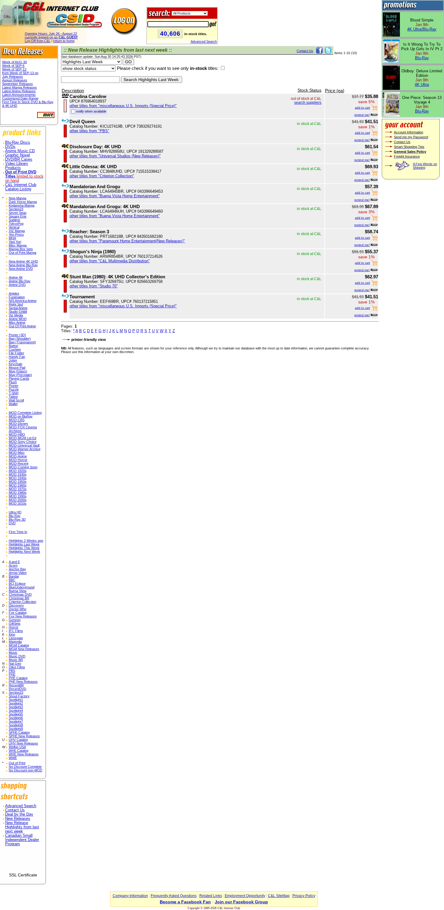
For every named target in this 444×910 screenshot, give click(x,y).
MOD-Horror (18, 460)
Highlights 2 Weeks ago (26, 540)
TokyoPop (16, 223)
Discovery (16, 605)
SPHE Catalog (19, 732)
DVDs (10, 147)
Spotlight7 (16, 721)
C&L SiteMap (279, 896)
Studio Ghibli (18, 311)
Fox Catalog (18, 612)
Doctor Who (17, 609)
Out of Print (17, 763)
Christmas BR (19, 598)
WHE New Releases (24, 754)
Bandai (14, 576)
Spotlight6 (16, 718)
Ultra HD (15, 512)
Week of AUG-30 (14, 62)
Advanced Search (204, 41)
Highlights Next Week (24, 551)
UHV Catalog (18, 739)
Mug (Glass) (18, 371)
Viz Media (16, 315)
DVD (12, 523)
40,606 (170, 33)
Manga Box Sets (21, 249)
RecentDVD (17, 689)
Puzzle (14, 389)
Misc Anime (17, 322)
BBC (12, 580)
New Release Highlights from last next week (22, 827)
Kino (12, 634)
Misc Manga (18, 245)
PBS (12, 671)
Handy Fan (17, 356)
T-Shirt (13, 393)
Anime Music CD (20, 151)
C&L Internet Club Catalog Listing (20, 187)
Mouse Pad (17, 367)
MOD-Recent (18, 463)
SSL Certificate (23, 874)
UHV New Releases (23, 743)
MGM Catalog (19, 645)
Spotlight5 (16, 714)
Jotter (13, 360)
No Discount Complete (25, 766)
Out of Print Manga (22, 252)
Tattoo (13, 396)
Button (13, 346)
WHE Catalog (18, 750)
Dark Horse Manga (23, 202)
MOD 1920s (18, 471)
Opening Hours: (51, 33)
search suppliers (307, 102)
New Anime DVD (21, 268)
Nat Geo (15, 663)
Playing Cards (19, 378)
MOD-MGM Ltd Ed (22, 438)
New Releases (17, 819)
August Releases (14, 80)
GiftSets (15, 623)
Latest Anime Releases (19, 91)
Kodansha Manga (21, 205)
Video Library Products (16, 166)
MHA (12, 238)
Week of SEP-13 (14, 69)
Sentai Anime (18, 308)
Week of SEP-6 (13, 65)
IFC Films (16, 631)
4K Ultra (422, 84)
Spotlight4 (16, 710)
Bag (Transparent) (22, 342)
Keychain (15, 364)
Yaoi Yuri (15, 242)
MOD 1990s (18, 496)
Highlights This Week (24, 548)
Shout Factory (19, 696)
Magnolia (15, 641)
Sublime (14, 220)
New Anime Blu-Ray (23, 265)
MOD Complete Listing (25, 412)
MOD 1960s (18, 485)
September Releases (17, 84)
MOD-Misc (17, 452)
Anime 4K (16, 277)
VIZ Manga (17, 231)
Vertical (14, 227)
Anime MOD (18, 319)
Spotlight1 (16, 700)
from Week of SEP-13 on (20, 73)
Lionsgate (16, 638)
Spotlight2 (16, 703)
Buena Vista (17, 591)
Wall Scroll (16, 400)
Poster (13, 386)
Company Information (130, 896)
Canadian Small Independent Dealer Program (22, 839)
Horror (13, 627)
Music (13, 652)
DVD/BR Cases (18, 159)
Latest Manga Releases (19, 87)
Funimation (17, 297)
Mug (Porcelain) (20, 375)
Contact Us (15, 810)
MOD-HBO (17, 434)
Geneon (15, 620)
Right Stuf (16, 304)
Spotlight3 (16, 707)
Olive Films (17, 667)
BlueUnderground (21, 587)
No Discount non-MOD (25, 770)
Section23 (16, 209)
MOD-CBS (16, 420)
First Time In (18, 532)
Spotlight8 (16, 725)
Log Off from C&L (37, 41)
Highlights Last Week (24, 544)
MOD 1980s (18, 492)
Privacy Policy (303, 896)
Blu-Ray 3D (17, 519)
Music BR (16, 660)
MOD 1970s (18, 489)
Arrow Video (18, 572)
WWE (13, 758)
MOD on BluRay (21, 416)
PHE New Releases (23, 681)
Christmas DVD (20, 594)
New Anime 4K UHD (23, 261)
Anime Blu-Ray (20, 281)
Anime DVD (17, 284)
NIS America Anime (23, 301)
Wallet (13, 404)
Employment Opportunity (245, 896)
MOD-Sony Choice (23, 442)
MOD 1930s (18, 474)
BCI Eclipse (17, 583)
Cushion (15, 349)
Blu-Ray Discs (17, 142)
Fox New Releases (23, 616)
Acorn (13, 565)
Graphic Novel (17, 155)
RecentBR (16, 685)
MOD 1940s (18, 478)
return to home (64, 41)
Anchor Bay (17, 569)
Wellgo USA (17, 747)
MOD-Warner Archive (24, 449)
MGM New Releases (24, 649)
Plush (13, 382)
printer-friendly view (88, 340)
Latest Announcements (19, 95)
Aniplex (14, 293)
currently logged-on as (51, 37)
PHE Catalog (18, 678)
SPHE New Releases (24, 736)
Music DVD (17, 656)
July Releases (12, 76)
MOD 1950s (18, 481)
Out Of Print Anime (22, 326)
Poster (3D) (17, 335)
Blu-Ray (15, 516)
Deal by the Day (19, 814)
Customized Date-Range (20, 98)
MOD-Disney (18, 423)
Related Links (210, 896)
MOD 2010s (18, 503)
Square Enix (18, 216)
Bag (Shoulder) (20, 338)
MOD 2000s (18, 500)
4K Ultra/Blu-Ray (421, 29)
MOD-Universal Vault (24, 445)
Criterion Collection (22, 602)
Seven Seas (18, 212)
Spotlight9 (16, 729)
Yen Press (16, 234)
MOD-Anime (18, 456)
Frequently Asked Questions (174, 896)
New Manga (17, 198)
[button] (23, 862)
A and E (14, 562)
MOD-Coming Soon (23, 467)
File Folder (16, 353)
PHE (12, 674)
